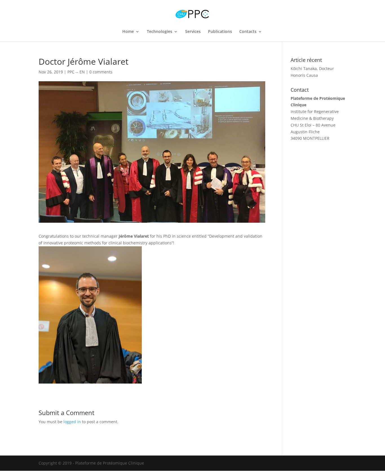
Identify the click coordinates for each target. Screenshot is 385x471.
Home (128, 32)
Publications (220, 32)
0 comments (100, 72)
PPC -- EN (76, 72)
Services (193, 32)
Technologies (159, 32)
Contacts (247, 32)
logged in (72, 421)
